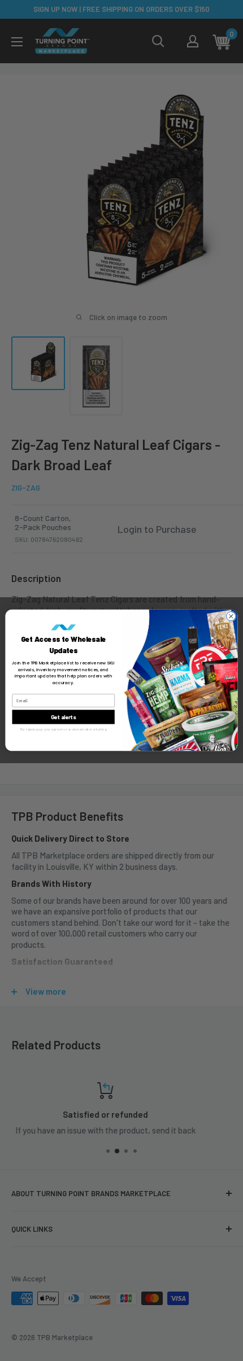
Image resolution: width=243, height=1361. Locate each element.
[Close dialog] (231, 616)
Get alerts (63, 717)
